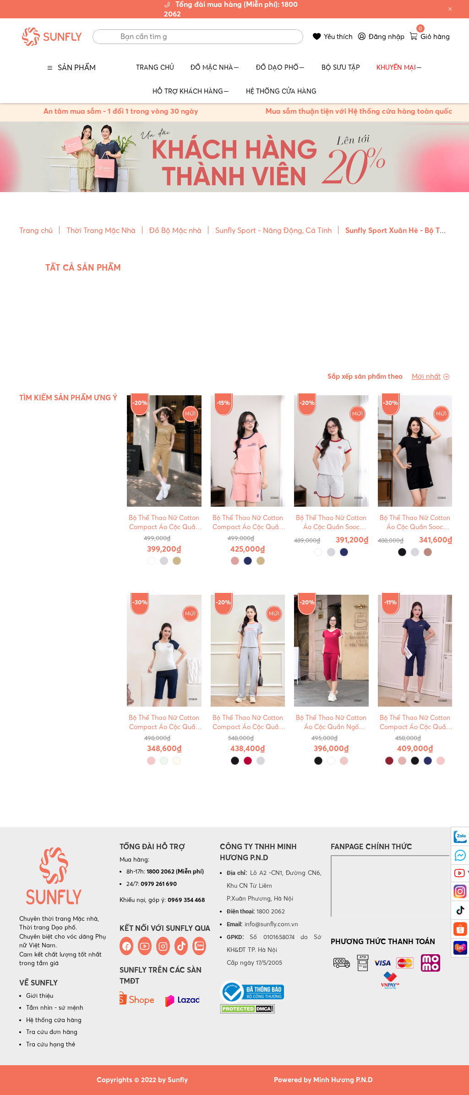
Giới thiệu (39, 995)
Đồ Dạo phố (277, 67)
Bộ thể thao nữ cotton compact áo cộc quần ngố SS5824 (164, 722)
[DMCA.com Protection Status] (247, 1008)
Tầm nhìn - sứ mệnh (54, 1007)
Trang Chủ (155, 67)
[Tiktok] (181, 946)
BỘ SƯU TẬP (341, 67)
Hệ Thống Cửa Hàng (281, 91)
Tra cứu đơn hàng (51, 1031)
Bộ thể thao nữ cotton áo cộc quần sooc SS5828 (331, 522)
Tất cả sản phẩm (83, 267)
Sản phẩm (77, 67)
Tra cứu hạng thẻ (50, 1044)
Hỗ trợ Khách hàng (188, 91)
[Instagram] (163, 946)
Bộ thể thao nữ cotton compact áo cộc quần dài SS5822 (248, 722)
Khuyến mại (396, 67)
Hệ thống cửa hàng (54, 1019)
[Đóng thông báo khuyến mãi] (450, 9)
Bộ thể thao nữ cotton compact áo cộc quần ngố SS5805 (415, 722)
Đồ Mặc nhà (212, 67)
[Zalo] (199, 946)
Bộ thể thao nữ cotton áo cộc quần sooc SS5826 (415, 522)
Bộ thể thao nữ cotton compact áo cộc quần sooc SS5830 (248, 522)
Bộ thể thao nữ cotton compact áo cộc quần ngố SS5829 (164, 522)
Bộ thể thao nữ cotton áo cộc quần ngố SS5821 (331, 722)
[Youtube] (145, 946)
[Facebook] (126, 946)
